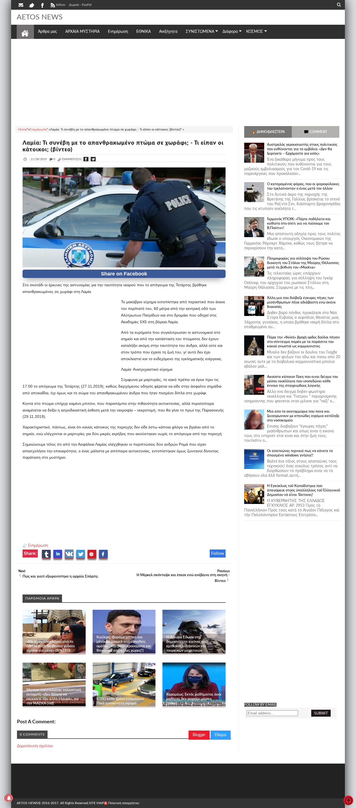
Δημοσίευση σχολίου (35, 746)
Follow (217, 553)
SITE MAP (96, 803)
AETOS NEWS (40, 17)
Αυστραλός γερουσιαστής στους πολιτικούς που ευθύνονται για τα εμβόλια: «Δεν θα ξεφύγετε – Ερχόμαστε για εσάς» (302, 149)
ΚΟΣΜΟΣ (254, 32)
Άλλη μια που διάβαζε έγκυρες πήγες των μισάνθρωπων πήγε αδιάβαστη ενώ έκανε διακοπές (301, 302)
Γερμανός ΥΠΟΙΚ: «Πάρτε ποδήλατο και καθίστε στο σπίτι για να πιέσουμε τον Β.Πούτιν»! (299, 223)
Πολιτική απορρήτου (123, 803)
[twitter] (31, 4)
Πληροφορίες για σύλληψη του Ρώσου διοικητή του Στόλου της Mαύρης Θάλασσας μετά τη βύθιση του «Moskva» (303, 263)
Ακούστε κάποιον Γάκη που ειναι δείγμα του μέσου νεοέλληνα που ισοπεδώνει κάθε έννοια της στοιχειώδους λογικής (302, 381)
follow (60, 4)
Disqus (220, 735)
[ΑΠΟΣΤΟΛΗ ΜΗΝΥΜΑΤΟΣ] (21, 4)
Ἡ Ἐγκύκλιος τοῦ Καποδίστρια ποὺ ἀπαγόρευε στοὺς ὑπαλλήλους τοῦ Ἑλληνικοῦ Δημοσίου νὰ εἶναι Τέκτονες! (303, 490)
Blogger (199, 735)
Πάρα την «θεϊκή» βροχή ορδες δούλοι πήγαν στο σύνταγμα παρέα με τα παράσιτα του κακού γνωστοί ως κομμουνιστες (303, 342)
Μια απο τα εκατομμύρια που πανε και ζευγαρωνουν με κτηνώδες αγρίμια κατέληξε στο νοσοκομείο (303, 416)
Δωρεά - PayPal (80, 4)
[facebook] (42, 4)
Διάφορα (230, 32)
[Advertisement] (178, 82)
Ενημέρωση (38, 546)
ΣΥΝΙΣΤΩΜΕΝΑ (200, 32)
